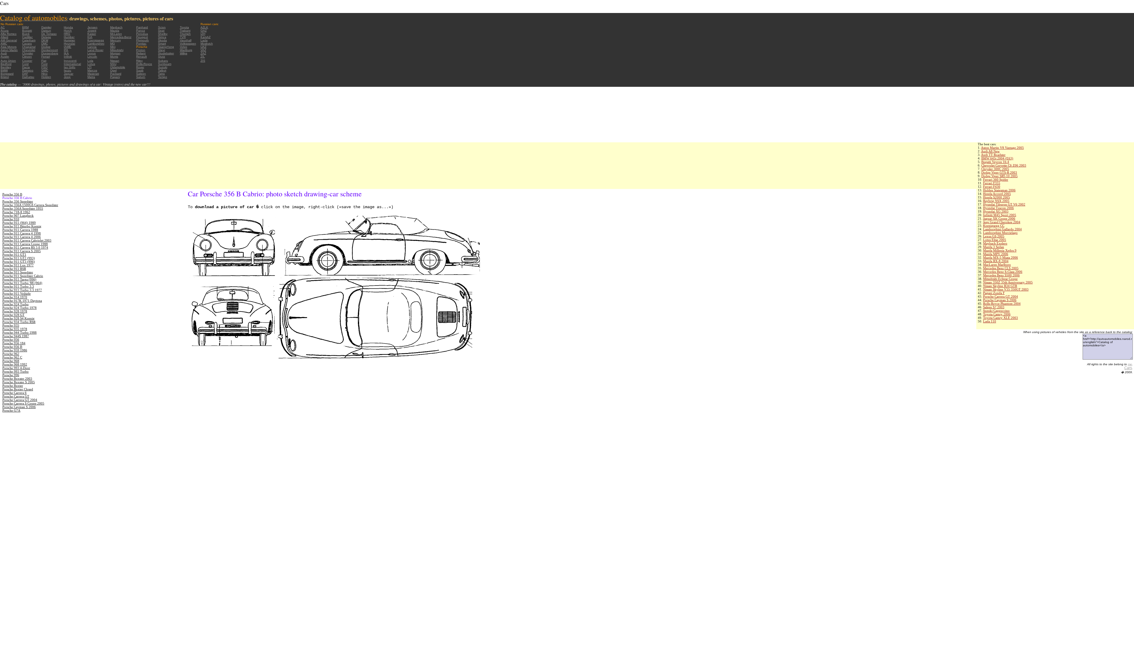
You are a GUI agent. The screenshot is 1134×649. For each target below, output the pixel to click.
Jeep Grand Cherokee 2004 (1001, 222)
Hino (44, 73)
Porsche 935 (10, 325)
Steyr (161, 50)
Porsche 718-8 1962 (16, 212)
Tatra (161, 73)
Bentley (6, 67)
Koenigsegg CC (993, 225)
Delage (46, 37)
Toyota (184, 27)
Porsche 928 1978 (14, 311)
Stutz (161, 56)
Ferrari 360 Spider (995, 179)
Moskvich (207, 43)
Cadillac (27, 37)
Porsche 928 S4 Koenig (18, 318)
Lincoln (92, 56)
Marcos (92, 70)
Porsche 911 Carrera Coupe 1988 (25, 244)
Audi (4, 53)
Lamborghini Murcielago (1000, 232)
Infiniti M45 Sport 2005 (999, 215)
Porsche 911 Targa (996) (19, 279)
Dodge (45, 46)
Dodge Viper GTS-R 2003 (999, 172)
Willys (183, 53)
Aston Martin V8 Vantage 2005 (1002, 147)
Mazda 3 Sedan (993, 247)
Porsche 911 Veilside (16, 293)
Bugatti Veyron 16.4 (995, 162)
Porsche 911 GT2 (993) (18, 258)
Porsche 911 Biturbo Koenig (21, 226)
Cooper (27, 60)
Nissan (114, 60)
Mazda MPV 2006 (995, 254)
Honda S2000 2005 (996, 197)
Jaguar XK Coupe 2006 (999, 218)
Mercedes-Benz (120, 37)
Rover (140, 67)
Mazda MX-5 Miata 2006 (1000, 257)
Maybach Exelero (995, 243)
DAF (25, 73)
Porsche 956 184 (13, 343)
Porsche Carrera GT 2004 (1000, 296)
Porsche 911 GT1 (14, 254)
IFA (66, 50)
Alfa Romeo (9, 33)
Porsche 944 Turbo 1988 (19, 332)
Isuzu (67, 70)
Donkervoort (49, 50)
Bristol (5, 77)
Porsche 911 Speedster (17, 272)
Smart (162, 43)
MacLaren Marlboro (997, 264)
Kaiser (91, 33)
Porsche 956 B (12, 346)
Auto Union (8, 60)
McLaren (116, 33)
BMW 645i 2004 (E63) (997, 158)
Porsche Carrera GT (15, 396)
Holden (46, 77)
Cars (1128, 368)
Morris (114, 56)
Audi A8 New (990, 151)
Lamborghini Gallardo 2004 (1002, 229)
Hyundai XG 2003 (995, 211)
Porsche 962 (10, 354)
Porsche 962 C (12, 357)
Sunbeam (164, 64)
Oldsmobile (117, 67)
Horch (68, 30)
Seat (161, 30)
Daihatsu (28, 77)
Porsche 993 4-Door (16, 368)
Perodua (142, 33)
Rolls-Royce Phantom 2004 (1002, 303)
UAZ (203, 46)
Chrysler (27, 53)
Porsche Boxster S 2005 (18, 382)
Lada (204, 40)
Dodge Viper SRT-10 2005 (999, 176)
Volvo (183, 46)
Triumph (185, 33)
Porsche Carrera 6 (14, 392)
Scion (162, 27)
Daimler (46, 27)
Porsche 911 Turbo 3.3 (18, 286)
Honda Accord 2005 (997, 193)
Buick (26, 33)
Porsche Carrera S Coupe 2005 (23, 403)
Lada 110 (989, 321)
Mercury (115, 40)
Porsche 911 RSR (14, 268)
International (72, 64)
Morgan (115, 53)
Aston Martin (9, 50)
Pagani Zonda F (994, 293)
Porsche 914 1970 (14, 297)
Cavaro (27, 43)
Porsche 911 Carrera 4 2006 (21, 237)
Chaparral (28, 46)
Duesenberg (49, 53)
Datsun (46, 30)
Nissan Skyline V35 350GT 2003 (1006, 289)
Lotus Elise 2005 (994, 240)
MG (112, 43)
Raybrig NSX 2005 (996, 201)
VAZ (203, 50)
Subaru (163, 60)
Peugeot (142, 37)
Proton (140, 50)
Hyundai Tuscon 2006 (998, 208)
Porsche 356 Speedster (17, 201)
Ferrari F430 (991, 186)
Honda (68, 27)
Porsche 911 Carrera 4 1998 (21, 233)
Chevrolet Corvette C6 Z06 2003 (1003, 165)
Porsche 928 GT (13, 315)
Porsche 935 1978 (14, 329)
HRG (67, 33)
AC (3, 27)
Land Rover (95, 50)
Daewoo (27, 70)
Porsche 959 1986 (14, 350)
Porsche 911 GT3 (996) (18, 261)
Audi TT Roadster (993, 154)
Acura (5, 30)
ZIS (203, 60)
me (1130, 364)
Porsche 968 (10, 361)
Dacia (26, 67)
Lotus (91, 64)
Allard (4, 37)
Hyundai (69, 43)
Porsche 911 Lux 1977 (18, 265)
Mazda (114, 30)
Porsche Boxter (12, 385)
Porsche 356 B (12, 194)
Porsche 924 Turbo (15, 304)
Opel (113, 70)
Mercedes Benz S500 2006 (1001, 275)
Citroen (27, 56)
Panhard (142, 27)
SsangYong (166, 46)
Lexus (91, 53)
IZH (203, 33)
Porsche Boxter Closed (17, 389)
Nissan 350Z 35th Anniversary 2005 (1008, 282)
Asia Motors (9, 46)
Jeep (67, 77)
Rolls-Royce (144, 64)
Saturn (140, 77)
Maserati (93, 73)
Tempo (162, 77)
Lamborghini (95, 43)
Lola (90, 60)
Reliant (141, 53)
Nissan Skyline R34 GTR (1000, 286)
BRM (25, 27)
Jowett (91, 30)
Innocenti (70, 60)
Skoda (162, 40)
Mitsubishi (116, 50)
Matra (91, 77)
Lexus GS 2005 (993, 236)
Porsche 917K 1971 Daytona (22, 300)
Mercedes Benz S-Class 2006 (1002, 271)
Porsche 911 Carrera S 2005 (21, 251)
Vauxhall (185, 40)
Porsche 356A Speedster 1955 (22, 208)
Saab (140, 70)
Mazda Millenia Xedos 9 (999, 250)
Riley (139, 60)
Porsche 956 (10, 339)
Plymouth (142, 40)
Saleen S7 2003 (993, 307)
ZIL (203, 56)
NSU (113, 64)
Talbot (162, 70)
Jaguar (68, 73)
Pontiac (141, 43)
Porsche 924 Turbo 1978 (19, 307)
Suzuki (162, 67)
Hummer (69, 40)
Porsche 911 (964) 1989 (19, 222)
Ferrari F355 (991, 183)
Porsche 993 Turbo (15, 371)
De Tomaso (49, 33)
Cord (25, 64)
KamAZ (206, 37)
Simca (162, 37)
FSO (44, 67)
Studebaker (166, 53)
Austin (5, 56)
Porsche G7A (11, 410)
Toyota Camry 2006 (997, 314)
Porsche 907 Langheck (18, 215)
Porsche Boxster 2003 (17, 378)
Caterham (28, 40)
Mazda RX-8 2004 (995, 261)
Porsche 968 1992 (14, 364)
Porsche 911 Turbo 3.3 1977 (22, 290)
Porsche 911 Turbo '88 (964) (22, 283)
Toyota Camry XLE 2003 (1000, 317)
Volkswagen (188, 43)
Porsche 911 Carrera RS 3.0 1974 (25, 247)
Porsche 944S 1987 (15, 336)
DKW (44, 40)
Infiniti (68, 56)
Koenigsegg (95, 40)
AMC (4, 43)
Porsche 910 (10, 219)
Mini (112, 46)
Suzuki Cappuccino (996, 310)
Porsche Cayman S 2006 (999, 300)
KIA (89, 37)
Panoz (140, 30)
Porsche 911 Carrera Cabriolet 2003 (26, 240)
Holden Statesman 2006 (999, 190)
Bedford (6, 64)
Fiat (43, 60)
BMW (4, 70)
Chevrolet (28, 50)
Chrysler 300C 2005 (995, 169)
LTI (89, 67)
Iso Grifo (69, 67)
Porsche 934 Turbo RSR (18, 322)
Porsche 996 (10, 375)
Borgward (7, 73)
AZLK (204, 27)
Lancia (92, 46)
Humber (69, 37)
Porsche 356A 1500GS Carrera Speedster (30, 205)
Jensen (92, 27)
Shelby (162, 33)
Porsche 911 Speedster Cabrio (22, 276)
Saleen (141, 73)
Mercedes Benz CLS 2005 (1001, 268)
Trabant (185, 30)
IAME (67, 46)
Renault (141, 56)
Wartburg (186, 50)
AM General (9, 40)
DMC (44, 43)
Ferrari (45, 56)
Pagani (115, 77)
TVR (183, 37)
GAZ (204, 30)
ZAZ (203, 53)
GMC (44, 70)
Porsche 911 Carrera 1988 (20, 229)
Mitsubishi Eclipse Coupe (1000, 279)
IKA (66, 53)
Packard (115, 73)
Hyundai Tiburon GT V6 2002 (1004, 204)
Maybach (116, 27)
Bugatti (27, 30)
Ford (44, 64)
